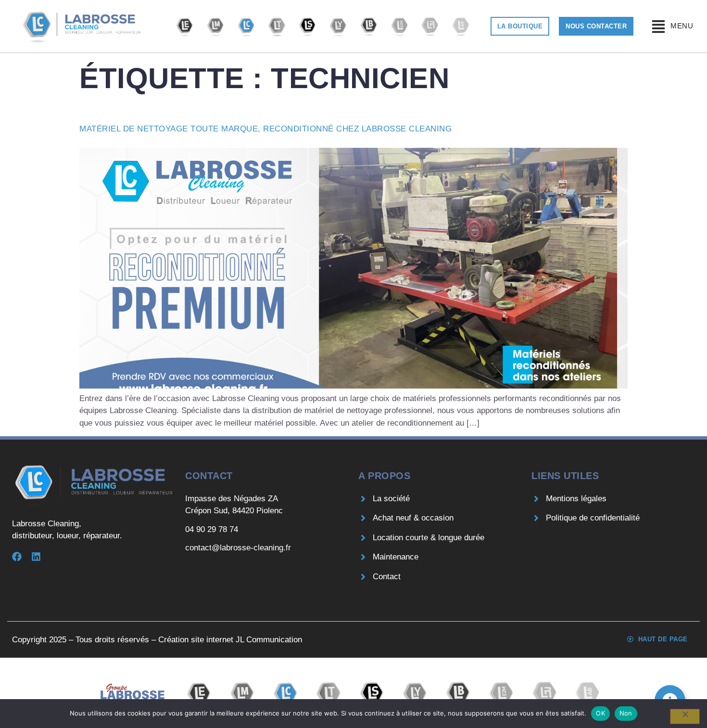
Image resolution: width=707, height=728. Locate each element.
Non (625, 713)
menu (681, 26)
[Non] (685, 716)
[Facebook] (17, 556)
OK (600, 713)
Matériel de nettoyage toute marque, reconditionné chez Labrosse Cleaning (265, 128)
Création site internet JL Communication (230, 639)
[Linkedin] (36, 556)
